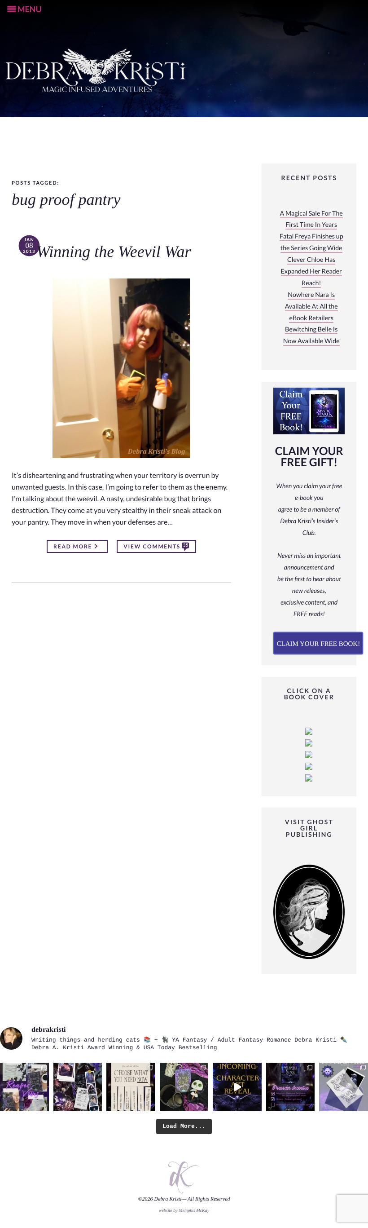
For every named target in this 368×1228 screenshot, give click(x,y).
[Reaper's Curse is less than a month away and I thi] (290, 1087)
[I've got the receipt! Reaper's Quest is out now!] (77, 1087)
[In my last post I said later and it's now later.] (237, 1087)
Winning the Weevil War (113, 252)
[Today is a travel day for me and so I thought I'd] (184, 1087)
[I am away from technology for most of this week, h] (130, 1087)
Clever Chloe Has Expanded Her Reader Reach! (311, 271)
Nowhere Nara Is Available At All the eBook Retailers (311, 306)
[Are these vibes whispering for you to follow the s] (24, 1087)
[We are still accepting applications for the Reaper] (343, 1087)
